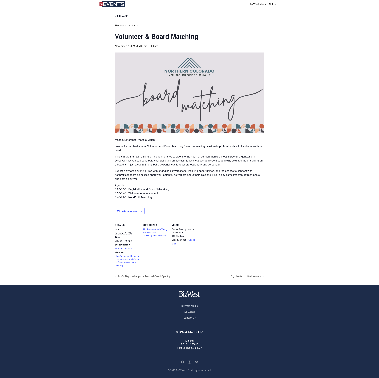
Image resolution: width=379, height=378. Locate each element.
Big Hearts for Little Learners (246, 276)
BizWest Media (258, 4)
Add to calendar (130, 210)
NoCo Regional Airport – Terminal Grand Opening (144, 276)
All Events (274, 4)
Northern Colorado (123, 248)
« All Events (121, 16)
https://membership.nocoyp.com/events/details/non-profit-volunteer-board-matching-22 (127, 261)
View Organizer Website (154, 235)
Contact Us (189, 317)
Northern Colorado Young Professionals (155, 231)
